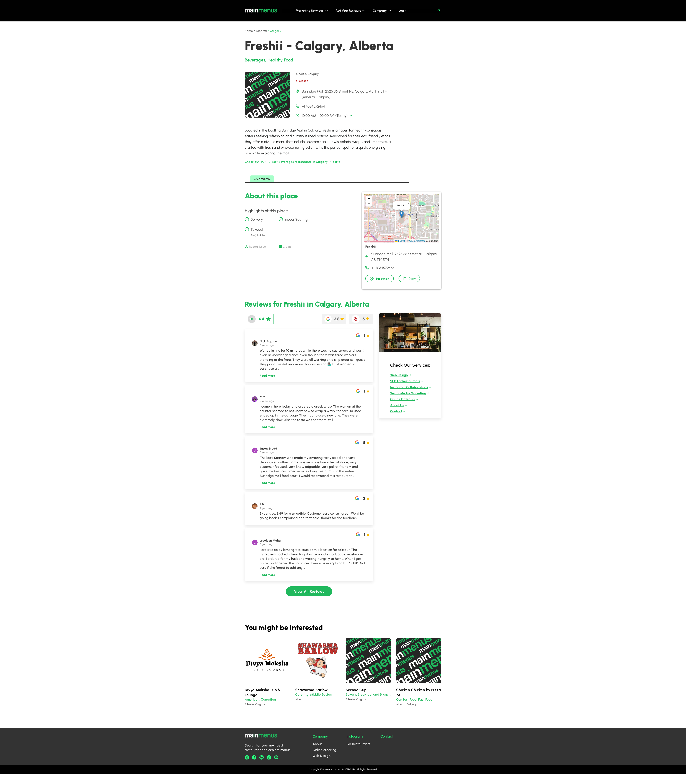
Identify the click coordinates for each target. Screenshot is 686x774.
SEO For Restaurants (405, 381)
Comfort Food (406, 699)
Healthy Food (280, 60)
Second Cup (356, 690)
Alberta (261, 31)
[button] (401, 214)
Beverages (255, 60)
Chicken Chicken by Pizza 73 (418, 692)
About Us (397, 405)
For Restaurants (358, 744)
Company (380, 10)
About (317, 744)
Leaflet (401, 240)
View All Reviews (309, 591)
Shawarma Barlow (311, 690)
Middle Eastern (321, 694)
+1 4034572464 (313, 106)
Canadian (268, 699)
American (252, 699)
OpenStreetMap (417, 240)
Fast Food (425, 699)
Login (402, 10)
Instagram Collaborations (409, 387)
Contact (396, 411)
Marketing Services (310, 10)
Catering (302, 694)
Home (249, 31)
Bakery (351, 694)
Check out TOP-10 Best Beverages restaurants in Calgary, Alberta (292, 161)
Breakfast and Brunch (374, 694)
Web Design (399, 375)
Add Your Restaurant (349, 10)
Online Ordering (402, 399)
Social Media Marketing (408, 393)
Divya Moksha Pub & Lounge (262, 692)
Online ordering (324, 750)
